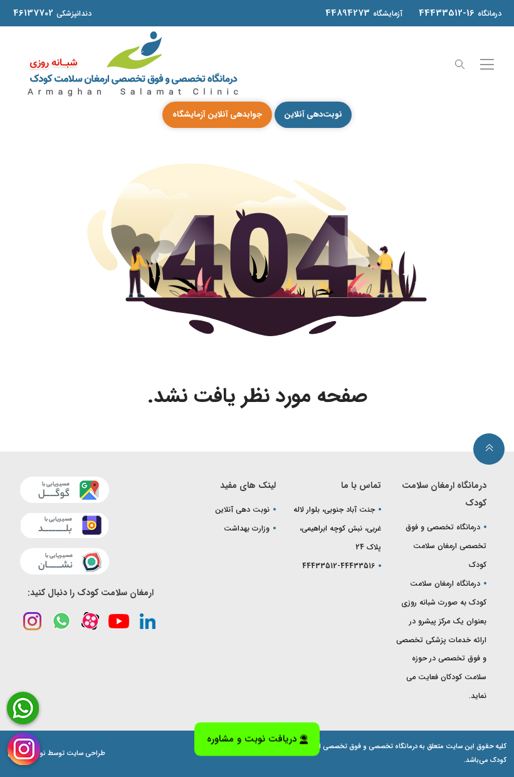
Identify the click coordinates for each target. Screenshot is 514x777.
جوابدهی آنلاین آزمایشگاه (217, 114)
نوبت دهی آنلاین (242, 509)
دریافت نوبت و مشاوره (251, 736)
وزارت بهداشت (247, 528)
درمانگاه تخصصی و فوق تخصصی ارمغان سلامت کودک (446, 546)
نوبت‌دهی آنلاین (313, 114)
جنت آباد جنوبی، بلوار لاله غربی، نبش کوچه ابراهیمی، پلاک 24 (337, 528)
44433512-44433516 (338, 566)
